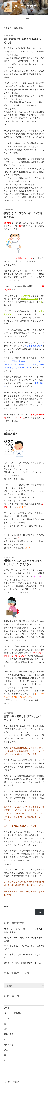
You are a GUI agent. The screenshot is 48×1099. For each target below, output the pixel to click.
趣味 (6, 1050)
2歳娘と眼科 (11, 433)
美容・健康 (8, 1044)
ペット (7, 1018)
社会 (6, 1039)
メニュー (25, 18)
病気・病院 (8, 1034)
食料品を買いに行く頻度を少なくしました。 (23, 963)
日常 (6, 1029)
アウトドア (8, 1008)
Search (7, 906)
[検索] (39, 912)
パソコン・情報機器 (12, 1013)
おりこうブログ (25, 6)
